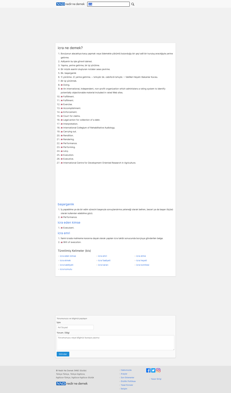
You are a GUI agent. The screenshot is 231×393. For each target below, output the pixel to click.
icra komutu (66, 269)
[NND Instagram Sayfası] (158, 372)
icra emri (64, 233)
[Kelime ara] (132, 4)
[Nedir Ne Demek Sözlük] (70, 4)
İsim (59, 322)
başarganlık (66, 204)
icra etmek (65, 260)
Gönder (63, 354)
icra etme (141, 256)
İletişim (124, 388)
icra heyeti (141, 260)
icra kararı (103, 265)
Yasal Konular (127, 385)
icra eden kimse (69, 222)
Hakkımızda (126, 370)
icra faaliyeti (104, 260)
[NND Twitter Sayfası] (153, 372)
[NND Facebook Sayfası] (148, 372)
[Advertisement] (115, 26)
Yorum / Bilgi (63, 332)
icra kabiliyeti (66, 265)
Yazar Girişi (156, 379)
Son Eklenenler (127, 377)
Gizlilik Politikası (128, 381)
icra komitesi (142, 265)
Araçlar (124, 374)
